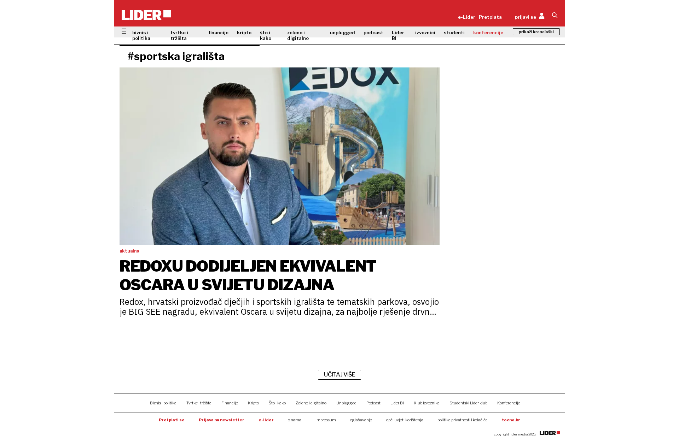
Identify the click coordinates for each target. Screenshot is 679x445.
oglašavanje (361, 419)
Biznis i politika (163, 402)
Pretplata (490, 17)
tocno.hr (511, 419)
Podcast (373, 402)
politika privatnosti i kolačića (462, 419)
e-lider (266, 419)
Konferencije (508, 402)
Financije (229, 402)
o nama (294, 419)
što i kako (265, 35)
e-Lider (466, 17)
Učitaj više (339, 374)
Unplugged (346, 402)
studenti (454, 32)
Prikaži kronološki (536, 31)
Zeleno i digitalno (311, 402)
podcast (373, 32)
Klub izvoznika (427, 402)
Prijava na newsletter (221, 419)
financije (218, 32)
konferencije (488, 32)
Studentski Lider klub (468, 402)
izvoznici (425, 32)
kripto (244, 32)
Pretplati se (172, 419)
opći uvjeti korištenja (404, 419)
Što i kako (277, 402)
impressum (325, 419)
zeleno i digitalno (298, 35)
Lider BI (398, 35)
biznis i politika (141, 35)
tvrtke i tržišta (179, 35)
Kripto (253, 402)
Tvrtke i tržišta (198, 402)
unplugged (342, 32)
